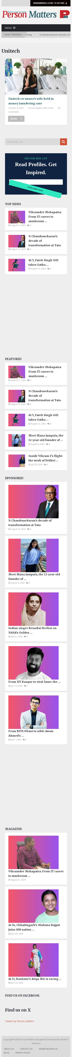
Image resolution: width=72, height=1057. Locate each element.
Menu (8, 27)
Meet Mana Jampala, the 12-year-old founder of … (45, 438)
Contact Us (26, 1048)
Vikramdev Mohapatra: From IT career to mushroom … (45, 216)
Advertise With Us (48, 1048)
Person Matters (28, 1039)
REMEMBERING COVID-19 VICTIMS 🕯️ (50, 3)
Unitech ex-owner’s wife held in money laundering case (31, 101)
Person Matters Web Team (40, 108)
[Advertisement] (36, 317)
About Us (9, 1048)
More (13, 118)
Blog (6, 1052)
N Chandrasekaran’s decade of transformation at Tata (44, 241)
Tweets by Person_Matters (19, 1021)
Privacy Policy (23, 1052)
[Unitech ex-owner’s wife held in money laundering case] (36, 77)
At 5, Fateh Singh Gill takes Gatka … (43, 262)
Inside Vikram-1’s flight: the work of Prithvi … (45, 458)
